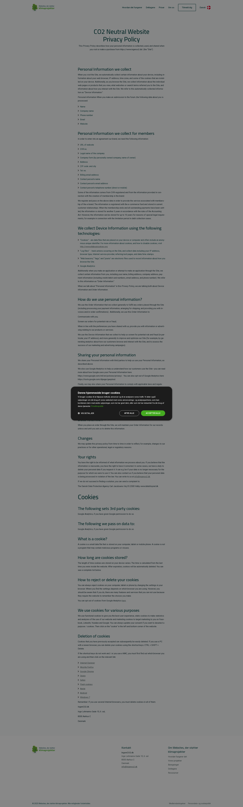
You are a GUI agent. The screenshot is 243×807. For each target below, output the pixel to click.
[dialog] (121, 403)
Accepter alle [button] (153, 413)
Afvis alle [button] (129, 413)
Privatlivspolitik (97, 406)
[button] (86, 413)
